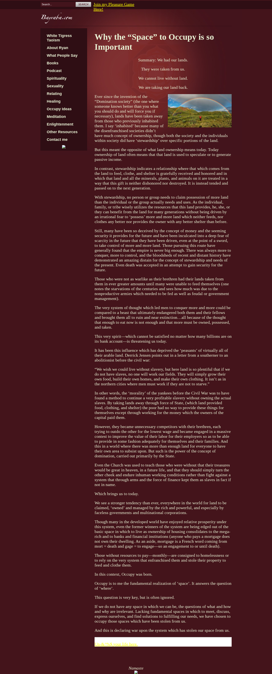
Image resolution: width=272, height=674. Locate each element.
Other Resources (62, 132)
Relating (54, 94)
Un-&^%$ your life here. (116, 644)
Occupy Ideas (59, 109)
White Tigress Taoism (59, 38)
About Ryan (57, 48)
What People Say (62, 55)
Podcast (54, 71)
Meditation (56, 116)
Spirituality (57, 78)
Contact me (57, 139)
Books (52, 63)
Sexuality (55, 86)
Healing (54, 101)
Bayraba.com (56, 18)
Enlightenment (60, 124)
